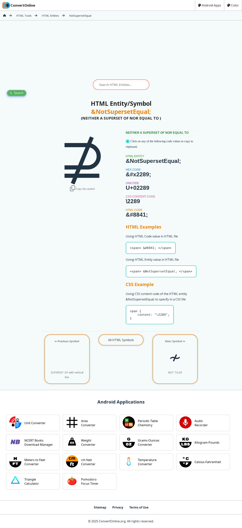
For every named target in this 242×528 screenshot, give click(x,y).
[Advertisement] (121, 49)
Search (18, 93)
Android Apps (211, 5)
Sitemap (100, 507)
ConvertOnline (23, 5)
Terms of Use (138, 507)
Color (235, 5)
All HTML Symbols (121, 340)
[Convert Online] (4, 15)
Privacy (117, 507)
